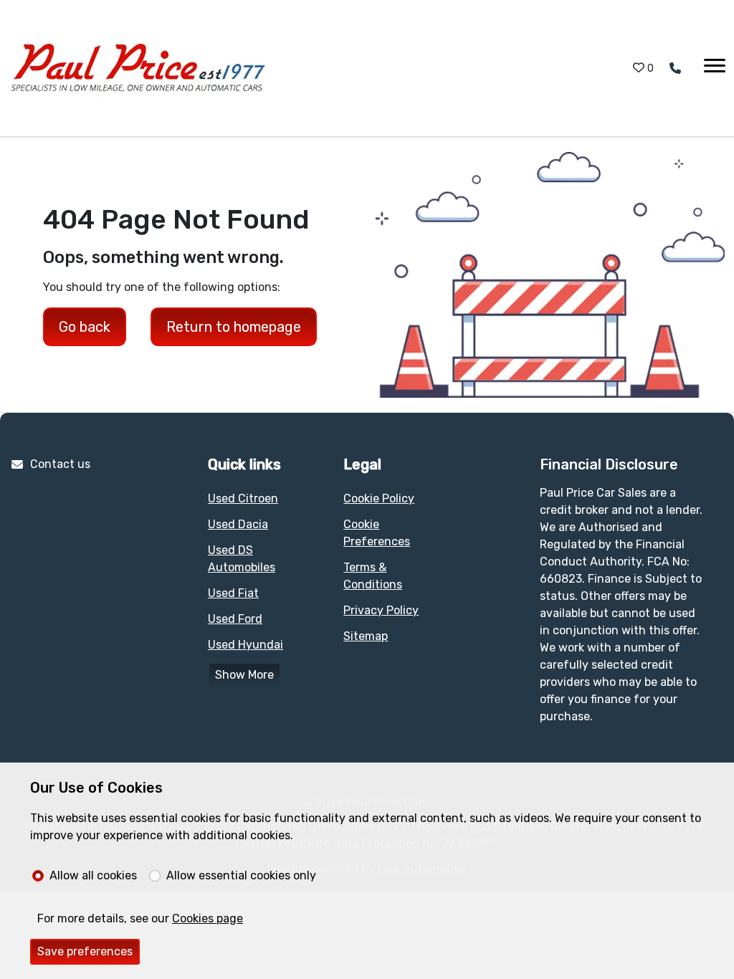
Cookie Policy (378, 498)
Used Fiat (233, 593)
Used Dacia (238, 524)
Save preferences (85, 951)
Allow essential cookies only (241, 875)
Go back (84, 326)
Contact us (60, 464)
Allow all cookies (93, 875)
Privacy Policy (381, 610)
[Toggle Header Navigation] (714, 68)
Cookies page (207, 918)
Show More (244, 675)
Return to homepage (233, 326)
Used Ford (235, 619)
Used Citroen (243, 498)
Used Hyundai (245, 644)
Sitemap (365, 636)
